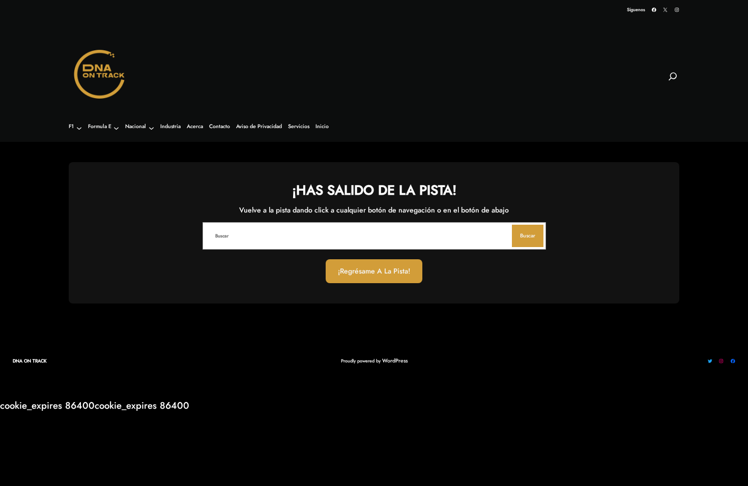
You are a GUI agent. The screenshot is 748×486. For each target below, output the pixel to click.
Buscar (527, 235)
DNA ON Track (30, 360)
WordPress (395, 360)
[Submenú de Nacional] (151, 128)
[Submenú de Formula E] (116, 128)
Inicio (322, 127)
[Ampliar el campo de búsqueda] (672, 81)
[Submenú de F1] (79, 128)
